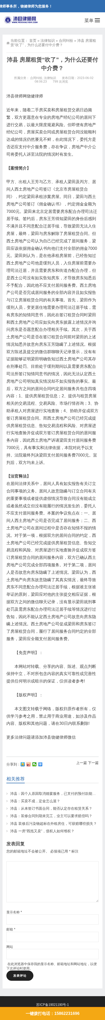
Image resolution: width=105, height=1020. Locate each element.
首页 (32, 40)
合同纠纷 (66, 40)
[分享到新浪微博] (29, 764)
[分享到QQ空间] (23, 764)
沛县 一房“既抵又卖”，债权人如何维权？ (42, 831)
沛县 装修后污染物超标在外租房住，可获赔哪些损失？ (53, 823)
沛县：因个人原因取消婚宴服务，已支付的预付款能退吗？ (56, 793)
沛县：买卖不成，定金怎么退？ (35, 801)
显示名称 (14, 912)
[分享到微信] (34, 764)
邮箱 (10, 929)
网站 (9, 947)
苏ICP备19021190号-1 (52, 1005)
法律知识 (48, 40)
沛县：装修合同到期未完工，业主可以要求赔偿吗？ (51, 816)
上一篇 (81, 763)
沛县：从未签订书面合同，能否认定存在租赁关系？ (51, 808)
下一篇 (93, 763)
